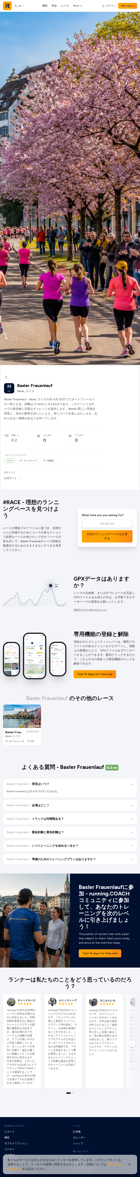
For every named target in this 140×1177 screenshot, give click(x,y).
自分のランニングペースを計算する (107, 536)
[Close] (130, 1164)
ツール (76, 1126)
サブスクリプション (15, 1143)
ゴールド (9, 1149)
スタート (9, 1131)
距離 (13, 435)
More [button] (76, 5)
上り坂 (46, 435)
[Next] (132, 1043)
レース (65, 5)
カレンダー (79, 1137)
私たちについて (81, 1151)
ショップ (78, 1143)
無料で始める (127, 6)
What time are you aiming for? (103, 515)
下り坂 (78, 435)
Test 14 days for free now (94, 674)
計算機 (77, 1131)
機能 (44, 5)
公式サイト (10, 478)
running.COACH (14, 1126)
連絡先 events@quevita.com (90, 609)
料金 (54, 5)
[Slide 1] (68, 1093)
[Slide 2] (73, 1093)
